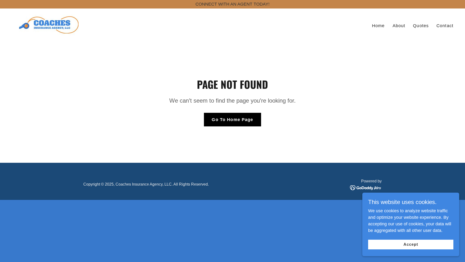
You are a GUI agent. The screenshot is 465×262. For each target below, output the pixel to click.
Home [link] (378, 25)
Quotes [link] (421, 25)
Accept (410, 244)
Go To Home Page (232, 119)
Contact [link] (444, 25)
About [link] (399, 25)
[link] (49, 24)
